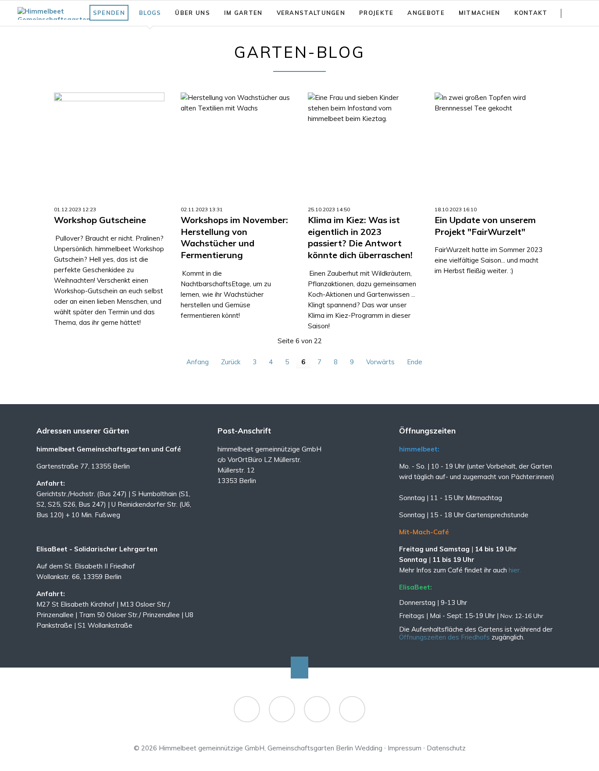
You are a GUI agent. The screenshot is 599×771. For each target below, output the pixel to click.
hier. (515, 570)
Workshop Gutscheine (100, 219)
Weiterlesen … (122, 151)
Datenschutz (446, 748)
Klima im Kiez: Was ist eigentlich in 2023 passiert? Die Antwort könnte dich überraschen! (360, 237)
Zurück (230, 362)
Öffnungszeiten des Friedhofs (445, 637)
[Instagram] (282, 709)
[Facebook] (247, 709)
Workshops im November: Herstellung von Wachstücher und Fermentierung (234, 237)
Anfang (197, 362)
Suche (578, 13)
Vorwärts (380, 362)
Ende (414, 362)
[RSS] (317, 709)
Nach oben (299, 668)
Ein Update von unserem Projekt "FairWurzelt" (485, 225)
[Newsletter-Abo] (352, 709)
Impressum (404, 748)
